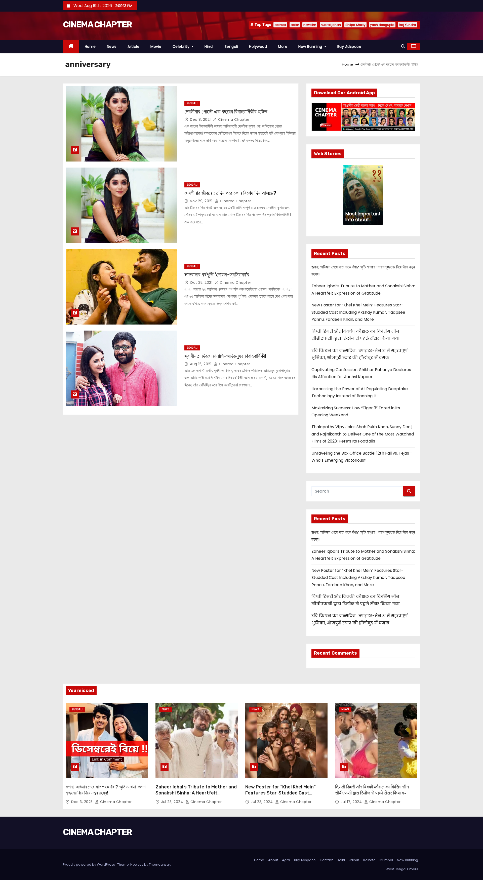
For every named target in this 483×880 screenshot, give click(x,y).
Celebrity (182, 46)
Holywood (258, 46)
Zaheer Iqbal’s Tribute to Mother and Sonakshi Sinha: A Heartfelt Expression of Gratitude (196, 793)
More (282, 46)
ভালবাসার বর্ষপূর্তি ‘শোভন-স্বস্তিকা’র (216, 274)
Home (90, 46)
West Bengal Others (402, 869)
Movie (156, 46)
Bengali (231, 46)
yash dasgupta (382, 25)
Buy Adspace (349, 46)
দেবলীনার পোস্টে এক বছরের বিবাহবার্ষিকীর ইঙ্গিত (225, 111)
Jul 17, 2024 (352, 801)
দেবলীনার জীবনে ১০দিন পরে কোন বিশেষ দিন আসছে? (230, 193)
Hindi (209, 46)
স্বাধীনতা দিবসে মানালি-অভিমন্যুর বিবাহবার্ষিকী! (225, 356)
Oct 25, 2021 (202, 282)
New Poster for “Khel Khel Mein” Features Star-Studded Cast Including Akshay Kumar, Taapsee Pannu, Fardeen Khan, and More (358, 312)
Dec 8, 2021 (201, 119)
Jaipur (354, 860)
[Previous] (346, 195)
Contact (326, 860)
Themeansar (159, 864)
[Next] (380, 195)
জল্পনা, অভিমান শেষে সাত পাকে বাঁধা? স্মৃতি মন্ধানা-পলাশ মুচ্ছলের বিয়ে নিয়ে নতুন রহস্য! (105, 790)
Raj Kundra (407, 25)
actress (280, 25)
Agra (286, 860)
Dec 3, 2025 (82, 801)
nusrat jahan (331, 25)
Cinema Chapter (233, 119)
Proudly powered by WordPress (89, 864)
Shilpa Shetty (355, 25)
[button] (403, 46)
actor (295, 25)
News (111, 46)
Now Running (310, 46)
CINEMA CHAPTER (97, 24)
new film (309, 25)
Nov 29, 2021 (202, 201)
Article (134, 46)
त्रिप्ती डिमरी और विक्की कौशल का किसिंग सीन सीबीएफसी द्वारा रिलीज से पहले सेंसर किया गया (372, 790)
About (273, 860)
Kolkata (369, 860)
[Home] (71, 46)
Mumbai (386, 860)
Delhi (341, 860)
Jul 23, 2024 (172, 801)
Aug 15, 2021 (201, 364)
